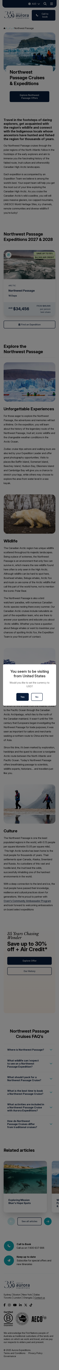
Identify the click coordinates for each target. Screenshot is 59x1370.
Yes (23, 697)
